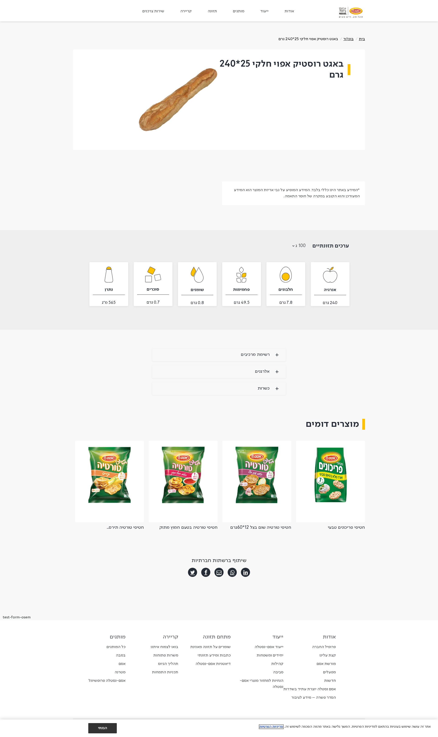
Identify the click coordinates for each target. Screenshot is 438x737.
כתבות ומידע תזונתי (214, 655)
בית (362, 39)
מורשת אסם (326, 664)
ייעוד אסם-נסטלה (269, 647)
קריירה (186, 11)
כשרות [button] (264, 388)
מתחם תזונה (217, 637)
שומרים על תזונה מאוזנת (210, 647)
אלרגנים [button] (262, 371)
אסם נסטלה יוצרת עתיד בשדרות (309, 689)
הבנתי (102, 728)
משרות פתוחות (165, 655)
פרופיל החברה (324, 647)
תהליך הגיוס (168, 664)
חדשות (330, 681)
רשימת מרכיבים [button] (255, 354)
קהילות (277, 664)
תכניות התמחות (165, 672)
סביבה (278, 672)
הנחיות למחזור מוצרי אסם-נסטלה (261, 684)
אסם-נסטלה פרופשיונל (107, 681)
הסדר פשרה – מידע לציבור (313, 697)
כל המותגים (116, 647)
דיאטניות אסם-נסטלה (213, 664)
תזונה (212, 11)
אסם (122, 664)
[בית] (351, 12)
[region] (219, 728)
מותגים (238, 11)
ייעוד (264, 11)
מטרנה (120, 672)
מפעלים (329, 672)
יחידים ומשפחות (270, 655)
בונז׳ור (348, 39)
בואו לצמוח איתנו (164, 647)
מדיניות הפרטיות (271, 727)
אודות (289, 11)
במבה (120, 655)
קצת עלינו (327, 655)
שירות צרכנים (153, 11)
